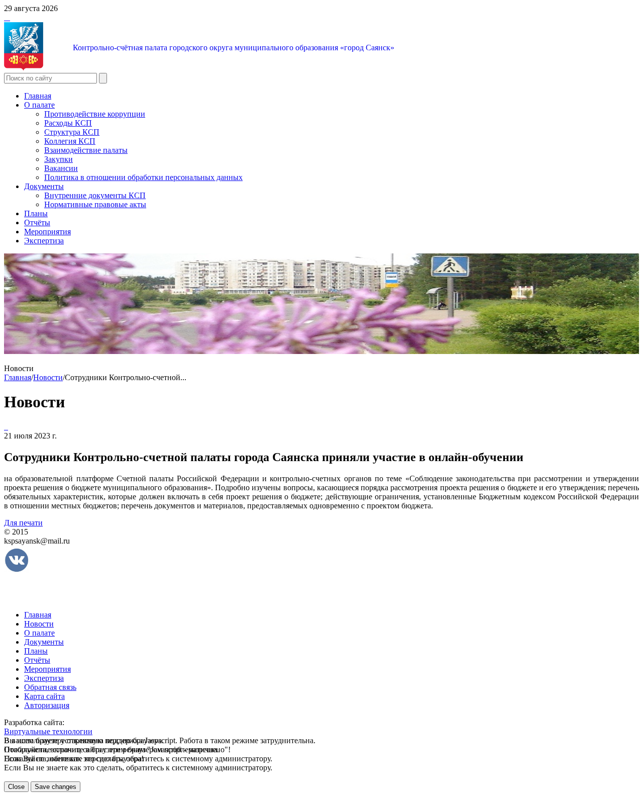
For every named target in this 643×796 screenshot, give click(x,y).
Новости (48, 377)
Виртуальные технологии (48, 731)
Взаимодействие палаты (86, 150)
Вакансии (61, 168)
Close (16, 786)
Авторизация (46, 705)
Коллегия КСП (69, 141)
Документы (44, 186)
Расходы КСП (68, 123)
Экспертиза (44, 240)
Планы (36, 213)
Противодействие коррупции (94, 114)
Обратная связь (50, 687)
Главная (37, 96)
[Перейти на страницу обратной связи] (9, 17)
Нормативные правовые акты (95, 204)
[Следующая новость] (5, 426)
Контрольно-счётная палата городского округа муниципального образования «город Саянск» (233, 47)
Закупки (58, 159)
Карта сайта (44, 696)
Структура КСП (71, 132)
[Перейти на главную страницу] (5, 17)
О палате (39, 105)
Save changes (55, 786)
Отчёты (37, 222)
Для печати (23, 522)
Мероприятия (47, 231)
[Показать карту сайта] (7, 17)
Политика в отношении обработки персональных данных (143, 177)
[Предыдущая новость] (7, 426)
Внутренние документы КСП (95, 195)
